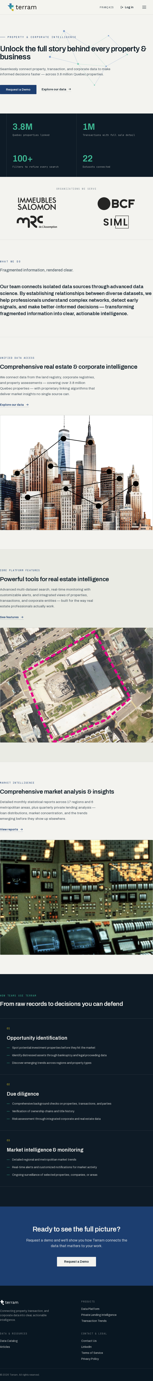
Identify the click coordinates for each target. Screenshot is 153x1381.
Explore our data (54, 89)
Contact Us (89, 1340)
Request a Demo (18, 89)
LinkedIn (86, 1346)
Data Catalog (9, 1340)
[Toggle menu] (144, 7)
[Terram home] (21, 7)
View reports (9, 829)
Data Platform (90, 1308)
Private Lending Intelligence (99, 1314)
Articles (5, 1346)
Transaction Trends (94, 1320)
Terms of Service (92, 1352)
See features (9, 617)
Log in (129, 7)
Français (107, 7)
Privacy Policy (90, 1358)
